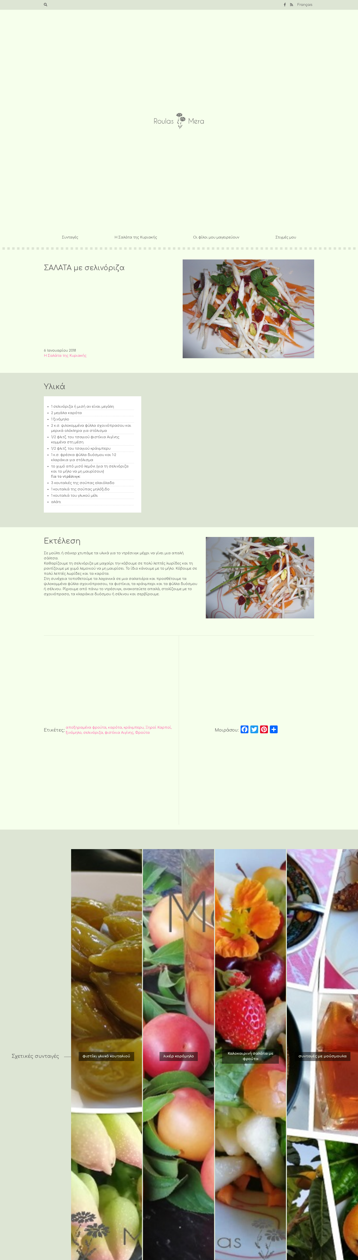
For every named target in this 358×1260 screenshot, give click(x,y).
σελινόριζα (93, 732)
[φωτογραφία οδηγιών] (260, 577)
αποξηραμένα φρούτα (86, 727)
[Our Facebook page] (284, 5)
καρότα (115, 727)
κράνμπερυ (134, 727)
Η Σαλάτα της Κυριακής (135, 237)
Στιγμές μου (285, 237)
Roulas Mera (179, 121)
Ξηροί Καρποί (158, 727)
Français (304, 5)
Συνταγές (70, 237)
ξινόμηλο (74, 732)
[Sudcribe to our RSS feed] (291, 5)
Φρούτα (142, 732)
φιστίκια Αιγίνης (119, 732)
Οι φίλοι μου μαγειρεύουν (216, 237)
